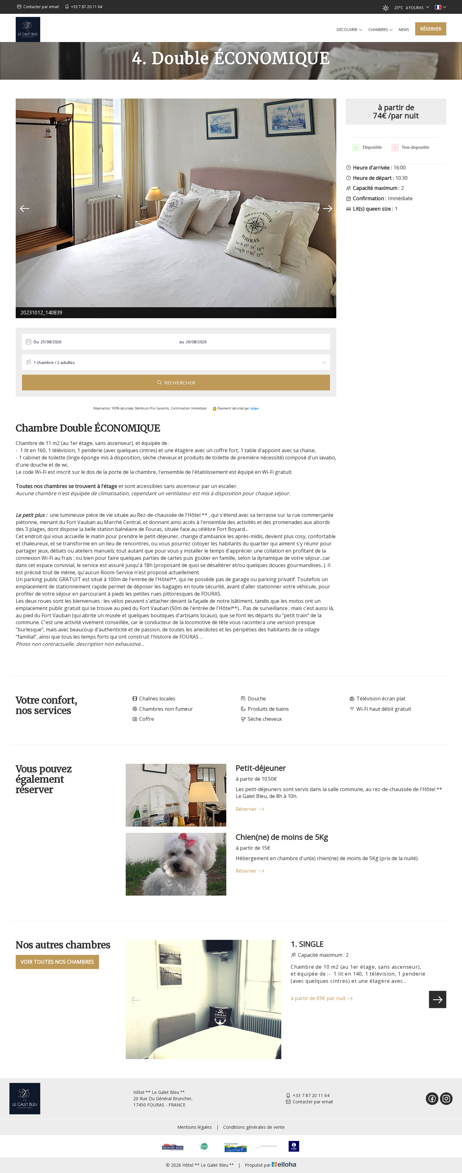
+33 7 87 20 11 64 (311, 1095)
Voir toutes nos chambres (57, 961)
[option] (176, 208)
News (404, 29)
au (181, 342)
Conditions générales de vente (254, 1127)
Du (36, 342)
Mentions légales (194, 1127)
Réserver (430, 29)
